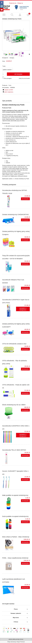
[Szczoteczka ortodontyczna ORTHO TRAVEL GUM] (9, 201)
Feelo (10, 85)
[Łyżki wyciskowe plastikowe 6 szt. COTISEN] (9, 590)
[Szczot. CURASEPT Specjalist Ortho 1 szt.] (9, 482)
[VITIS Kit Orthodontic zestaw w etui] (9, 349)
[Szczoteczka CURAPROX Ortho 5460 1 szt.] (9, 437)
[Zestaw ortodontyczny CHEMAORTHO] (9, 220)
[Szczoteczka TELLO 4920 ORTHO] (9, 458)
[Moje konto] (20, 15)
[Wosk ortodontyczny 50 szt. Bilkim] (9, 412)
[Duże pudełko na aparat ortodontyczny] (9, 524)
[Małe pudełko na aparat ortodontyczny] (9, 503)
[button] (4, 15)
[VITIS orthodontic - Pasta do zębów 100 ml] (9, 393)
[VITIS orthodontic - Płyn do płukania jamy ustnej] (9, 371)
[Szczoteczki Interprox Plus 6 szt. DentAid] (9, 288)
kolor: (4, 66)
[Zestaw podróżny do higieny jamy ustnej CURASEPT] (9, 332)
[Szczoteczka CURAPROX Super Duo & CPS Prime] (9, 310)
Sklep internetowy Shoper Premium (16, 641)
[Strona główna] (16, 7)
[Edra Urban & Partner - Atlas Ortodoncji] (9, 544)
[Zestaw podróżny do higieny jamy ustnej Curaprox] (9, 242)
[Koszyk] (28, 15)
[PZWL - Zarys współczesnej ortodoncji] (9, 566)
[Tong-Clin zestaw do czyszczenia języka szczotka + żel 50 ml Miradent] (9, 266)
